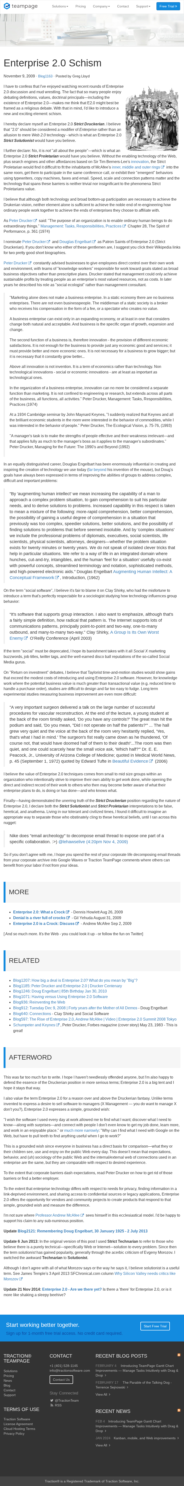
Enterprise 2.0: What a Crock (39, 912)
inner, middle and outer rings (136, 167)
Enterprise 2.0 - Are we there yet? (72, 1289)
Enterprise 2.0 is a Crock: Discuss (44, 924)
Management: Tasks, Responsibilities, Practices (80, 226)
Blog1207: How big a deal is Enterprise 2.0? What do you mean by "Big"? (75, 980)
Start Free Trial (155, 1326)
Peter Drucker (21, 221)
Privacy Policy (14, 1433)
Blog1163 (45, 76)
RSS (58, 1405)
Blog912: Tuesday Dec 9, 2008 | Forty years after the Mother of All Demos (75, 1008)
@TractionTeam (66, 1400)
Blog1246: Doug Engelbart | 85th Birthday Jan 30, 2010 (60, 991)
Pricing (80, 6)
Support (142, 6)
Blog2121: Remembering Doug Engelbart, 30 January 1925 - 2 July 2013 (83, 1231)
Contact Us (61, 1380)
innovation (140, 162)
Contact (123, 6)
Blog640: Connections (32, 1014)
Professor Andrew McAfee (57, 1215)
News (8, 1380)
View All (101, 1394)
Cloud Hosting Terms (19, 1429)
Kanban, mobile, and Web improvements (145, 1438)
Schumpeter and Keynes (34, 1025)
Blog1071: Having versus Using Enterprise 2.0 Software (60, 997)
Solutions (59, 6)
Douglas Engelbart (75, 242)
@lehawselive (71, 841)
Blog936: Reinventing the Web (39, 1002)
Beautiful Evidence (130, 761)
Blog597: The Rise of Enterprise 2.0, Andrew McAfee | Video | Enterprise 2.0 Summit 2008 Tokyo (95, 1019)
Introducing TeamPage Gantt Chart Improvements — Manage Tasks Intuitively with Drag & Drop (137, 1370)
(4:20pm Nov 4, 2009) (107, 841)
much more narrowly (81, 1130)
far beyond (97, 470)
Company (100, 6)
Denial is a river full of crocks (39, 918)
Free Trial (167, 6)
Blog (7, 1385)
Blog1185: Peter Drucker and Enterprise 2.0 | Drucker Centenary (67, 986)
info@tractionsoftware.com (70, 1370)
